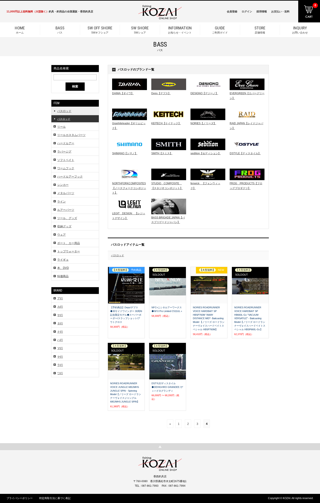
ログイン (247, 11)
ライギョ (63, 259)
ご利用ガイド (220, 29)
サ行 (60, 315)
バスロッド (64, 111)
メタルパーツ (65, 193)
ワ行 (60, 373)
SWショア (140, 29)
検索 (75, 86)
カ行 (60, 306)
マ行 (60, 348)
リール (61, 126)
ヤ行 (60, 356)
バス (60, 29)
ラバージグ (64, 151)
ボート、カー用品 (68, 243)
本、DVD (63, 268)
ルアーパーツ (65, 209)
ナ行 (60, 331)
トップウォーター (68, 251)
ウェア (61, 234)
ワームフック (65, 168)
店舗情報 (259, 29)
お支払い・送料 (280, 11)
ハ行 (60, 340)
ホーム (20, 29)
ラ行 (60, 365)
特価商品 (63, 276)
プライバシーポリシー (20, 498)
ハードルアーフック (70, 176)
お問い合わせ (300, 29)
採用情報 (261, 11)
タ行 (60, 323)
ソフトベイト (65, 160)
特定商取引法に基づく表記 (55, 498)
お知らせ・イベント (180, 29)
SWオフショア (100, 29)
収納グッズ (64, 226)
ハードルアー (65, 143)
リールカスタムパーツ (71, 135)
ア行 (60, 298)
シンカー (63, 184)
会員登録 (232, 11)
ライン (61, 201)
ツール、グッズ (67, 218)
